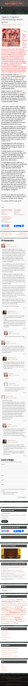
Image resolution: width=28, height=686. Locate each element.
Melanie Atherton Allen (9, 24)
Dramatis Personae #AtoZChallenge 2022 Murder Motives (18, 211)
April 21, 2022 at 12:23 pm (12, 359)
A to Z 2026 (13, 607)
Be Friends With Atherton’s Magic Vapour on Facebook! (14, 537)
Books (24, 612)
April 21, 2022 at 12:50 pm (12, 442)
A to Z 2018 (11, 605)
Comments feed (4, 668)
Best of (8, 612)
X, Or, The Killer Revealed (6, 637)
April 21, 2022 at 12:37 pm (14, 333)
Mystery (17, 618)
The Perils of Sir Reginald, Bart (16, 570)
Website (2, 484)
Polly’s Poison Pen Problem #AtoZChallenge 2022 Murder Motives (6, 235)
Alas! (13, 573)
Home (3, 11)
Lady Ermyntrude (18, 616)
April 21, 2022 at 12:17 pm (12, 313)
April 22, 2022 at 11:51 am (14, 385)
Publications (12, 620)
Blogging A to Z (16, 612)
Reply (24, 307)
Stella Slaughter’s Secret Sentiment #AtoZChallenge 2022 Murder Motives (6, 218)
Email (2, 480)
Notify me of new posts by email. (8, 494)
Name (2, 475)
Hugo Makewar (11, 616)
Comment (3, 464)
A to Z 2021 (18, 605)
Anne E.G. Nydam (12, 383)
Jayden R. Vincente (4, 650)
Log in (2, 665)
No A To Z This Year (5, 632)
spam (12, 621)
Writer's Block (11, 623)
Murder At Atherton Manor (10, 618)
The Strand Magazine (21, 621)
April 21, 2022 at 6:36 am (12, 426)
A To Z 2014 (11, 604)
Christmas (3, 614)
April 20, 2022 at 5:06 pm (11, 246)
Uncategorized (5, 623)
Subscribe (5, 521)
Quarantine (18, 620)
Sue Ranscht (8, 244)
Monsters (3, 618)
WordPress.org (3, 670)
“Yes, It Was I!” (4, 635)
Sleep (9, 621)
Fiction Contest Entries (17, 614)
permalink (10, 229)
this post (20, 93)
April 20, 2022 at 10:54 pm (11, 397)
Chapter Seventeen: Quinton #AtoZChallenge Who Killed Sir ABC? (6, 211)
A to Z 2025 (7, 607)
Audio (5, 612)
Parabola (14, 684)
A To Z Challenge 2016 (18, 609)
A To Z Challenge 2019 (13, 610)
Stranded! (20, 576)
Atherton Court (13, 602)
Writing (16, 623)
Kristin (2, 654)
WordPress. (19, 684)
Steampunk (14, 621)
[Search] (25, 505)
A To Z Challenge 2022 (8, 11)
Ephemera (8, 614)
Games (6, 616)
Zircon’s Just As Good (5, 633)
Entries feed (3, 667)
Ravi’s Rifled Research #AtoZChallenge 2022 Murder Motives (21, 235)
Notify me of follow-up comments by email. (10, 492)
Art (15, 600)
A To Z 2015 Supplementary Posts (20, 603)
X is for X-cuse (4, 639)
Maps (22, 616)
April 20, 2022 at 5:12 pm (11, 343)
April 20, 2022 (20, 24)
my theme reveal (17, 78)
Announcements (11, 600)
